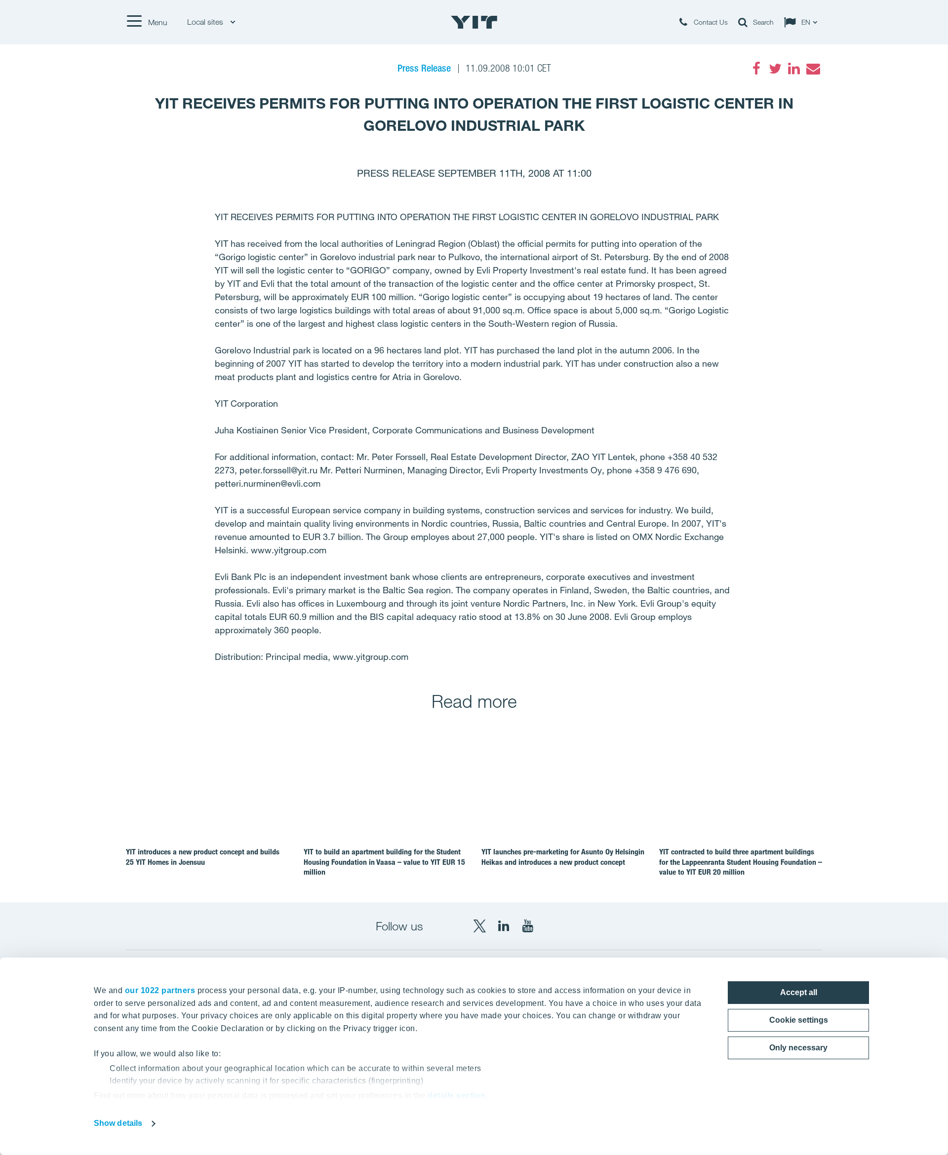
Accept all (798, 992)
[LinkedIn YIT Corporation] (504, 926)
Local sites (206, 22)
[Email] (812, 69)
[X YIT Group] (479, 926)
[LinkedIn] (794, 69)
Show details (118, 1123)
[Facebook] (756, 69)
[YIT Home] (474, 22)
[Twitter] (775, 69)
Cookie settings (798, 1020)
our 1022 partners (160, 990)
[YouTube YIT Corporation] (528, 926)
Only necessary (798, 1047)
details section (457, 1095)
